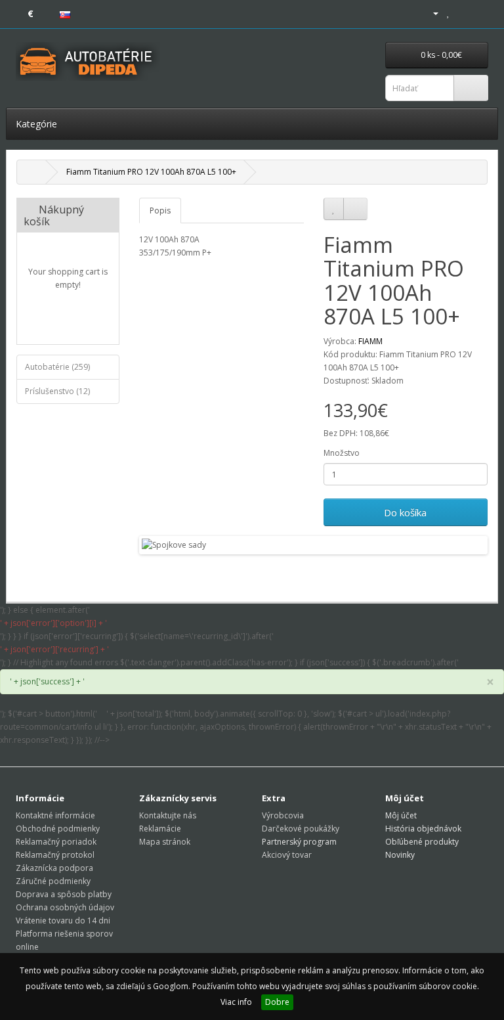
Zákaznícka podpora (54, 868)
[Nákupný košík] (462, 12)
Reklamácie (160, 828)
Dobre (277, 1002)
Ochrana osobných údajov (65, 907)
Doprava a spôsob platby (64, 894)
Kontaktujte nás (167, 815)
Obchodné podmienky (58, 828)
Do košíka (405, 512)
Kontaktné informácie (55, 815)
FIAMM (370, 341)
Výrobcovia (283, 815)
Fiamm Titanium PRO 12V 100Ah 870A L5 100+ (151, 171)
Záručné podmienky (53, 881)
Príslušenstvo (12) (57, 391)
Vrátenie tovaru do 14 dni (63, 920)
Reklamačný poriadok (56, 841)
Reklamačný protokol (55, 854)
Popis (160, 210)
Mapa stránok (164, 841)
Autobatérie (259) (57, 366)
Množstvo (342, 452)
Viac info (236, 1002)
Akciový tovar (287, 854)
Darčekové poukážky (300, 828)
